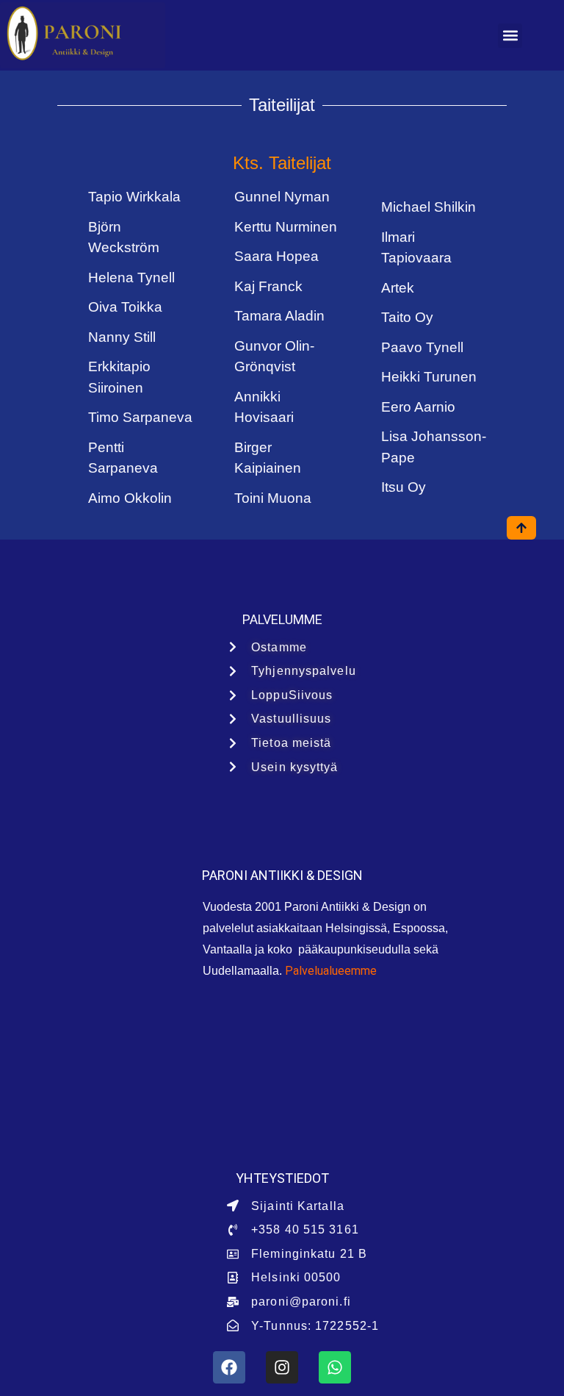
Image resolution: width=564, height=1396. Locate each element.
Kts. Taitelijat (282, 163)
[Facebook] (229, 1367)
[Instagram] (282, 1367)
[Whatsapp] (335, 1367)
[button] (510, 36)
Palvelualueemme (331, 971)
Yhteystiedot (282, 1178)
